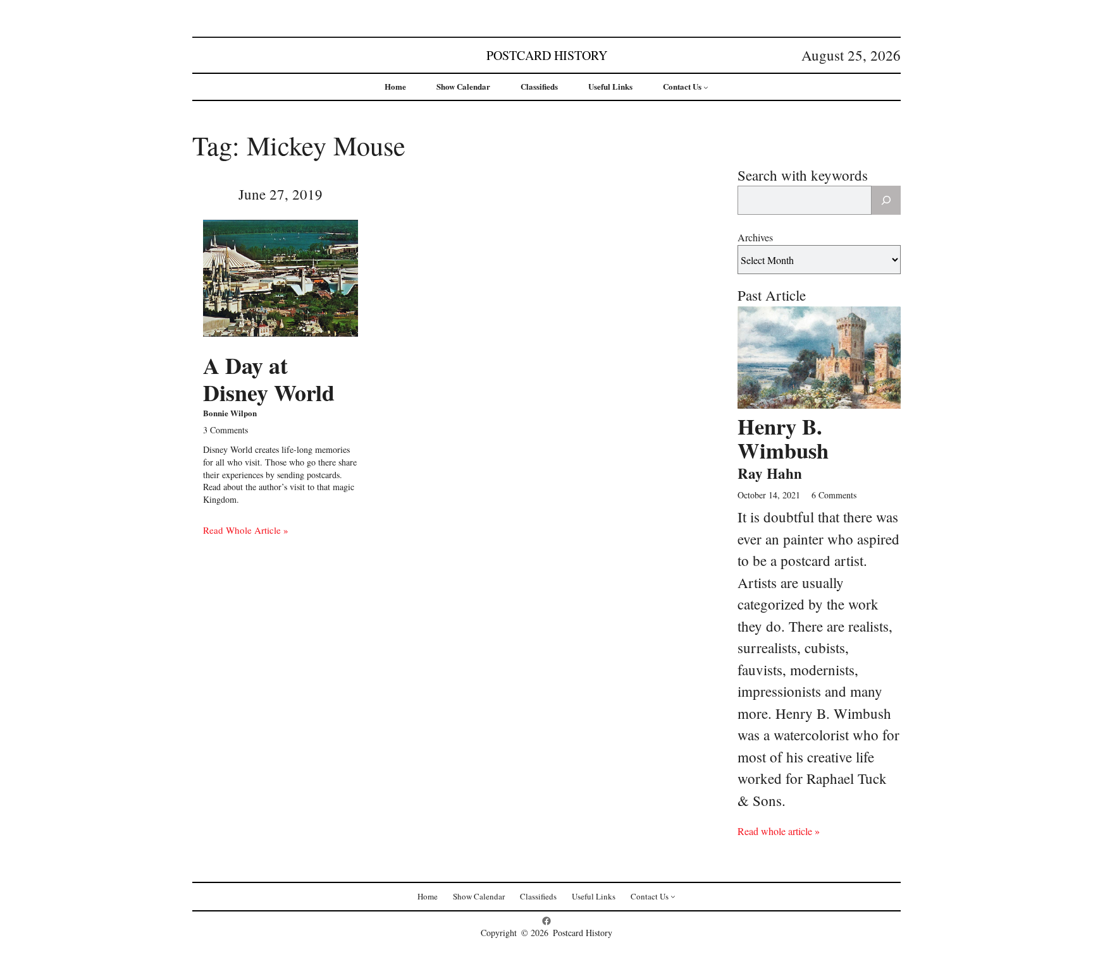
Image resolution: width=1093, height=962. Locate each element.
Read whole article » (779, 831)
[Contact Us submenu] (705, 87)
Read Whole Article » (245, 530)
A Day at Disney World (269, 379)
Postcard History (546, 55)
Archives (755, 237)
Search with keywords (803, 174)
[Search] (886, 200)
